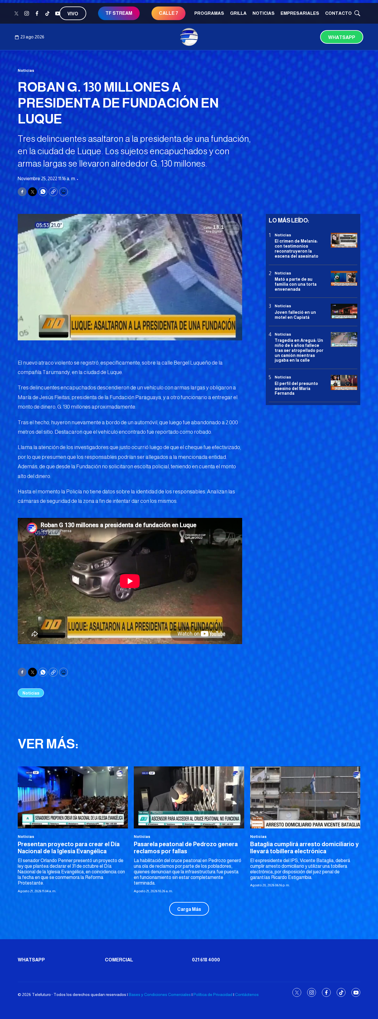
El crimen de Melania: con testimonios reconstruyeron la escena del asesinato (296, 248)
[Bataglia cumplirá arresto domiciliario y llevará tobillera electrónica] (305, 797)
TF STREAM (118, 13)
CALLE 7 (168, 13)
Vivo (72, 13)
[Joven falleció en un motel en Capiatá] (344, 311)
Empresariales (300, 13)
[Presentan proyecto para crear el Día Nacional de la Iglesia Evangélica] (73, 797)
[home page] (189, 37)
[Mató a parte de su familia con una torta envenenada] (344, 278)
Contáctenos (247, 994)
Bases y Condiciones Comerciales (160, 994)
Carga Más (189, 909)
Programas (209, 13)
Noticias (263, 13)
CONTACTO (338, 13)
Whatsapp (341, 37)
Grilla (238, 13)
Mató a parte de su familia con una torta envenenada (296, 284)
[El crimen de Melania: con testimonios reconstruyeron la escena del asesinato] (344, 240)
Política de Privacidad (212, 994)
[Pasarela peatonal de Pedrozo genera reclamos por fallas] (189, 797)
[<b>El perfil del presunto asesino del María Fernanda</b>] (344, 382)
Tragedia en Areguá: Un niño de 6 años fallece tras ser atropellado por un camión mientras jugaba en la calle (299, 350)
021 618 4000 (206, 959)
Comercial (119, 959)
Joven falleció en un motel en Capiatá (295, 315)
